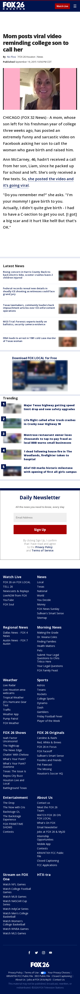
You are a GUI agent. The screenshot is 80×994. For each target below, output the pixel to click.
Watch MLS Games (14, 933)
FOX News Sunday (48, 609)
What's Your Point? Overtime (14, 765)
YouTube (8, 600)
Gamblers (43, 712)
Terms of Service (42, 550)
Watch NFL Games (14, 884)
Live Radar (9, 685)
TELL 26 (8, 586)
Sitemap (42, 617)
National (42, 591)
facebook (29, 953)
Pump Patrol (10, 718)
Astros (41, 685)
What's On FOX (46, 823)
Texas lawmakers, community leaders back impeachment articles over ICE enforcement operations (29, 307)
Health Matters (46, 646)
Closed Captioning (48, 860)
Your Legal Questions (50, 666)
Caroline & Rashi (47, 738)
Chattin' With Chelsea (15, 754)
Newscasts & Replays (16, 591)
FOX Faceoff (44, 751)
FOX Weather (11, 723)
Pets (39, 650)
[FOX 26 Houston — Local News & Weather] (14, 5)
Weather (10, 680)
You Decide (44, 600)
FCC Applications (47, 865)
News (40, 56)
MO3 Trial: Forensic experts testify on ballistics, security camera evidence (25, 323)
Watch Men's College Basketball (15, 914)
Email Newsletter (47, 827)
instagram (44, 953)
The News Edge (12, 750)
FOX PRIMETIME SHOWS (13, 825)
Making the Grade (47, 632)
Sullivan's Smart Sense (50, 613)
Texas (40, 586)
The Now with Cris (14, 807)
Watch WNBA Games (16, 929)
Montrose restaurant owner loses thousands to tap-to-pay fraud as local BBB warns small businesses (48, 438)
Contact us (43, 803)
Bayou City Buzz (13, 775)
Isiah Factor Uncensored (10, 739)
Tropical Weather (13, 697)
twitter (36, 953)
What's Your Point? (14, 759)
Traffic (7, 709)
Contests (8, 831)
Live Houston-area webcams (14, 691)
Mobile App (44, 844)
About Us (44, 797)
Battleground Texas (15, 788)
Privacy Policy (44, 547)
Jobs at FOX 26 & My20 (51, 831)
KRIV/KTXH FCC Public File (50, 854)
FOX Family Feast (47, 670)
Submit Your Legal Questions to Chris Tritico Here (48, 658)
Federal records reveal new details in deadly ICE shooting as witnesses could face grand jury (29, 291)
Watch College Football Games (17, 890)
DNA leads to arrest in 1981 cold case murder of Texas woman (29, 339)
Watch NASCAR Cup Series (15, 902)
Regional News (15, 627)
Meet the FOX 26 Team (47, 808)
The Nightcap (11, 745)
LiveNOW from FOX (15, 595)
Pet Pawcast (44, 764)
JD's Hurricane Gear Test (14, 703)
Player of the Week (48, 721)
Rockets (42, 694)
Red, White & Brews (49, 742)
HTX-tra (44, 874)
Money (41, 604)
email (51, 953)
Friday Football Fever (49, 716)
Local (40, 582)
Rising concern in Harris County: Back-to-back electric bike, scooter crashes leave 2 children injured (28, 274)
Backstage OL (11, 811)
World (40, 595)
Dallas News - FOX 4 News (15, 634)
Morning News (49, 627)
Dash (40, 707)
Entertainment (15, 797)
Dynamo (42, 703)
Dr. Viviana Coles (47, 637)
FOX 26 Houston (26, 56)
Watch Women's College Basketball (14, 922)
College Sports (46, 698)
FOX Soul (8, 604)
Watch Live (62, 6)
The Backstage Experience (12, 817)
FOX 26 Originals (50, 732)
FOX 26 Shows (14, 732)
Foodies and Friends (49, 760)
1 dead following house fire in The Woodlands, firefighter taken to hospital (48, 455)
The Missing (44, 769)
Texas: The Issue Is (14, 771)
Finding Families (46, 641)
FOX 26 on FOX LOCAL (17, 582)
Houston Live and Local (13, 781)
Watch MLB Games (14, 896)
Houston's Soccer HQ (50, 773)
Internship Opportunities (45, 837)
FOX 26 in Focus (47, 747)
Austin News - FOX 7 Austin (15, 642)
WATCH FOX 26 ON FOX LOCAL (49, 816)
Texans (41, 689)
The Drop (9, 803)
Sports (42, 680)
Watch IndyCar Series (15, 909)
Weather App (11, 714)
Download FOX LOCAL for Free (34, 358)
